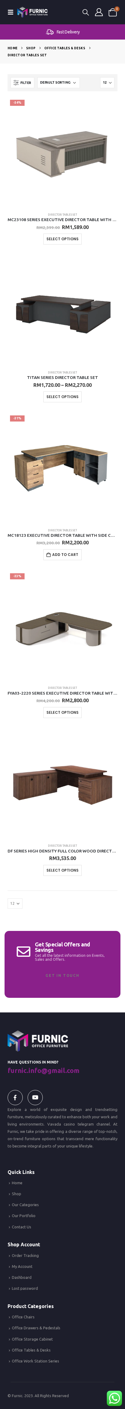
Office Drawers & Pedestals (36, 1328)
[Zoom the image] (38, 1034)
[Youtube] (35, 1097)
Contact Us (21, 1227)
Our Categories (25, 1205)
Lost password (25, 1288)
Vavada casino (61, 1124)
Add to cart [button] (65, 554)
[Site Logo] (32, 12)
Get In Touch (62, 975)
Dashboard (22, 1277)
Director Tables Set (62, 214)
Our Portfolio (23, 1215)
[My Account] (99, 12)
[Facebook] (15, 1097)
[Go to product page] (63, 310)
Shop (16, 1194)
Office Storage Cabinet (32, 1339)
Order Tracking (25, 1255)
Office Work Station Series (35, 1361)
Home (17, 1183)
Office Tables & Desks (31, 1350)
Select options (62, 238)
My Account (22, 1266)
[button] (12, 12)
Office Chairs (23, 1317)
